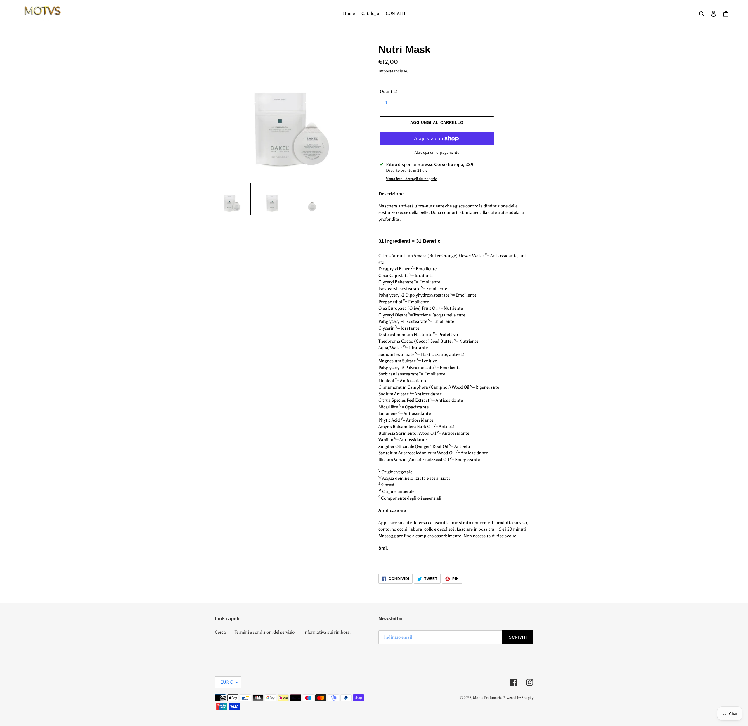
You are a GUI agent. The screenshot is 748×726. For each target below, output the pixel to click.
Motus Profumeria (487, 698)
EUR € (226, 682)
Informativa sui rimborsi (327, 632)
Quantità (389, 91)
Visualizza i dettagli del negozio (411, 178)
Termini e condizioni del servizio (265, 632)
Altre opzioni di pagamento (437, 152)
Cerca (220, 632)
